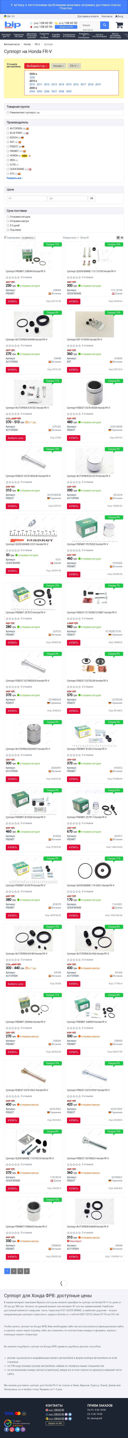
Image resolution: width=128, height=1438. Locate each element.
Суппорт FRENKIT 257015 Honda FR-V (26, 612)
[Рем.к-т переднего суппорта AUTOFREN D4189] (33, 938)
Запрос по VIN (66, 27)
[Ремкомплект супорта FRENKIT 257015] (33, 597)
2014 (61, 84)
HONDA (18, 155)
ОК (91, 198)
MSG (14, 160)
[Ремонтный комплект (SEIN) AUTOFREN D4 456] (94, 938)
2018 (90, 84)
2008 (61, 91)
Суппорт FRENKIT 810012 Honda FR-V (87, 749)
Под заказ (15, 229)
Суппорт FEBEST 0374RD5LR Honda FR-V (27, 680)
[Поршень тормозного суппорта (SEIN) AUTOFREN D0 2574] (94, 460)
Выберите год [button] (36, 66)
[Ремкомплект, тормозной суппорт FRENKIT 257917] (94, 801)
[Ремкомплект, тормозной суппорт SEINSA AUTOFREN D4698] (94, 1211)
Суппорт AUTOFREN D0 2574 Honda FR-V (88, 476)
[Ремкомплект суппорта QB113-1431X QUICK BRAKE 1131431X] (33, 1143)
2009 (69, 91)
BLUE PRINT (17, 133)
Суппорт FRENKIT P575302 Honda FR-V (87, 544)
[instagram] (12, 1429)
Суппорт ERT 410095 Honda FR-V (84, 339)
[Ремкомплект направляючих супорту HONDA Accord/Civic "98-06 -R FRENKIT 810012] (94, 733)
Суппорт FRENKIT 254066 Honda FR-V (26, 1022)
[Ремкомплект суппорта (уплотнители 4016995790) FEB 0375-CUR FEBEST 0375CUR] (95, 665)
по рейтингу (28, 238)
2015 (69, 84)
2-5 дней (15, 225)
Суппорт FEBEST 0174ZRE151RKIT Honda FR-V (92, 612)
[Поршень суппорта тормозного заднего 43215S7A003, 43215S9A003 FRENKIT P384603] (33, 1211)
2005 (39, 91)
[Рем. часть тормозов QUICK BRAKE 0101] (33, 529)
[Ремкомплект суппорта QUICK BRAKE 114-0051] (94, 870)
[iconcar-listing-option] (122, 238)
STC (13, 173)
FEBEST (15, 146)
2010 (32, 84)
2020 (32, 77)
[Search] (104, 25)
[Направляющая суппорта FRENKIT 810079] (33, 870)
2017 (83, 84)
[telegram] (17, 1429)
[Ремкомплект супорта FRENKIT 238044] (33, 256)
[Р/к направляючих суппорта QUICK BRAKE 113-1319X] (94, 256)
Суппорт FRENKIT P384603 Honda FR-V (26, 1226)
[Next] (27, 1271)
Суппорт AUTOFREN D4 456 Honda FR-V (88, 953)
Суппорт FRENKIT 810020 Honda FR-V (26, 817)
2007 (54, 91)
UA (8, 16)
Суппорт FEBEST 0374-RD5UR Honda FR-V (28, 476)
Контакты (107, 16)
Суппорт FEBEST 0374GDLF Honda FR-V (88, 1158)
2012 (47, 84)
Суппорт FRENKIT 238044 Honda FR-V (26, 271)
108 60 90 (43, 23)
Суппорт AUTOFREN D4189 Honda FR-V (26, 953)
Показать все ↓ (15, 178)
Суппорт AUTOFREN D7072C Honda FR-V (27, 407)
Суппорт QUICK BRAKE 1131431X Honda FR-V (30, 1158)
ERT (14, 142)
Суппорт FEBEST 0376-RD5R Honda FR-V (88, 407)
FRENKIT (16, 151)
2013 (54, 84)
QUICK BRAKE (19, 169)
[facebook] (6, 1429)
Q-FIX (14, 164)
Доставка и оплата (88, 16)
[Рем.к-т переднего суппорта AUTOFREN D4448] (33, 324)
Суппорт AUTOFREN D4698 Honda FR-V (87, 1226)
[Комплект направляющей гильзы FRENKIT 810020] (33, 801)
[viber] (23, 1429)
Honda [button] (57, 66)
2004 (32, 91)
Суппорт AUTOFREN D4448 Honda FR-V (26, 339)
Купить (12, 301)
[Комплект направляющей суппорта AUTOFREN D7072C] (33, 392)
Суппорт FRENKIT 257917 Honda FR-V (87, 817)
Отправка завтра (19, 221)
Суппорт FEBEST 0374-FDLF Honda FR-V (27, 1090)
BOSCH (15, 137)
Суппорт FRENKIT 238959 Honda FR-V (87, 1022)
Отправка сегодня (20, 216)
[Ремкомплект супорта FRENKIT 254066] (33, 1006)
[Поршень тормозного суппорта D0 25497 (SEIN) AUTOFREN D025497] (33, 733)
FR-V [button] (73, 66)
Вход (120, 16)
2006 (47, 91)
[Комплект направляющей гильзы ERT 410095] (94, 324)
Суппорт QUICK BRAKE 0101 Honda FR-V (27, 544)
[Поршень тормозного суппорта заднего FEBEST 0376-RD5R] (95, 392)
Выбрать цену (16, 438)
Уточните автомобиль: (14, 65)
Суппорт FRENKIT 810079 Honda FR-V (26, 885)
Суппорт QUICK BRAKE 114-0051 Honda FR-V (90, 885)
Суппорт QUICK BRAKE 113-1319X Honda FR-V (91, 271)
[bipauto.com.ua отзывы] (17, 1423)
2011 (39, 84)
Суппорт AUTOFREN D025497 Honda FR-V (28, 749)
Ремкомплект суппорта (25, 112)
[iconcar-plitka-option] (118, 238)
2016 (76, 84)
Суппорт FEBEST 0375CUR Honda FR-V (87, 680)
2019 (98, 84)
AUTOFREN (18, 128)
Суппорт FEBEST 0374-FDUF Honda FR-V (88, 1090)
